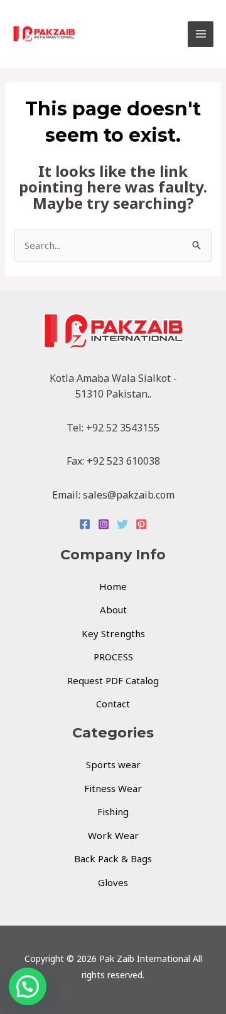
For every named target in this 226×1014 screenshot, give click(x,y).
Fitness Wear (113, 788)
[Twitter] (122, 524)
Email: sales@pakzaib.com (113, 495)
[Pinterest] (141, 524)
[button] (27, 986)
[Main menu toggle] (200, 34)
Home (113, 586)
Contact (113, 703)
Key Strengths (113, 633)
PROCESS (113, 656)
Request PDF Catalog (113, 680)
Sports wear (113, 764)
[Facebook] (84, 524)
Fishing (113, 811)
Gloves (113, 882)
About (113, 609)
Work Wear (113, 835)
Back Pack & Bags (113, 858)
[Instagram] (103, 524)
